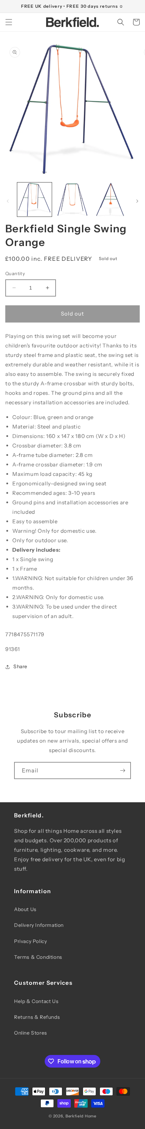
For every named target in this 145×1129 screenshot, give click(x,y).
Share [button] (20, 666)
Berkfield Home (80, 1116)
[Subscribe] (122, 770)
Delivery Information (39, 925)
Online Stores (30, 1033)
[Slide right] (137, 201)
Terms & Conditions (38, 957)
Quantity (15, 273)
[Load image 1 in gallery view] (34, 199)
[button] (9, 22)
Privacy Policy (30, 941)
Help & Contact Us (36, 1001)
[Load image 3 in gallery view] (110, 199)
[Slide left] (7, 201)
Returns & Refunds (37, 1017)
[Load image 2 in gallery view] (72, 199)
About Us (25, 909)
